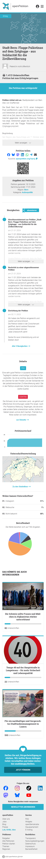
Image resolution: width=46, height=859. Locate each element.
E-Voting (28, 830)
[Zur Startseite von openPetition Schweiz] (15, 6)
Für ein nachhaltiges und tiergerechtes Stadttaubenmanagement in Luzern (23, 724)
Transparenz (30, 838)
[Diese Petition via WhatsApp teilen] (27, 154)
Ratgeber (6, 838)
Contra (23, 397)
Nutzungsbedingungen (34, 841)
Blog (4, 824)
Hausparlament (31, 827)
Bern (26, 190)
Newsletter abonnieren (23, 807)
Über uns (6, 819)
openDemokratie (32, 824)
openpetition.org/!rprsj (25, 159)
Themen (5, 846)
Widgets (28, 822)
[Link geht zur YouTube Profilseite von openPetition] (28, 795)
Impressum (30, 846)
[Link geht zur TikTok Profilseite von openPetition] (28, 788)
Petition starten (8, 844)
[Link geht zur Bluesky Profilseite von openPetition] (17, 795)
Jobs (4, 822)
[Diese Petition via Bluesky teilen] (13, 154)
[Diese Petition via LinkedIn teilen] (22, 154)
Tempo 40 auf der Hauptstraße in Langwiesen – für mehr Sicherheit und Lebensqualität (23, 670)
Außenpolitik (27, 192)
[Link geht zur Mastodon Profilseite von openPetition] (5, 795)
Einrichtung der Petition (18, 311)
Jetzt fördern (23, 770)
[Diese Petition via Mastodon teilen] (18, 154)
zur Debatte (21, 420)
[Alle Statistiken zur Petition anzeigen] (23, 481)
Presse (5, 827)
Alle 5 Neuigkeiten (20, 346)
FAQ (27, 819)
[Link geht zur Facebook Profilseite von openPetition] (5, 788)
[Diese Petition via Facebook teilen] (9, 154)
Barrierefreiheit (31, 849)
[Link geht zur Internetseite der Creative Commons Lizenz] (3, 856)
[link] (42, 6)
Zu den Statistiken (20, 486)
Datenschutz (30, 844)
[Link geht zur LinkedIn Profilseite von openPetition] (40, 788)
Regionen (6, 849)
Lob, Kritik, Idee (9, 830)
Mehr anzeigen (21, 143)
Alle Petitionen (8, 841)
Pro (23, 368)
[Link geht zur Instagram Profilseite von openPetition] (17, 788)
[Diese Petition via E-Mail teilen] (35, 154)
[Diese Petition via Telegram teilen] (31, 154)
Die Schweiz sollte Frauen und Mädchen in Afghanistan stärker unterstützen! (23, 616)
